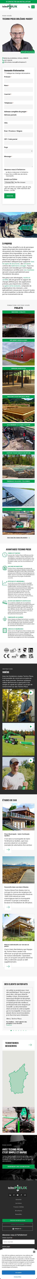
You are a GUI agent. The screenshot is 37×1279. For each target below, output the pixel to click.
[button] (34, 1252)
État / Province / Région (13, 131)
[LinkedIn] (10, 1195)
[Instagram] (25, 1195)
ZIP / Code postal (10, 139)
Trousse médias (18, 1207)
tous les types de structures (18, 262)
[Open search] (29, 7)
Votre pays (6, 1247)
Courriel (7, 94)
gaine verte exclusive (12, 286)
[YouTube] (17, 1195)
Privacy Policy (17, 1277)
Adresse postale (10, 115)
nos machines (28, 270)
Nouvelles (18, 1214)
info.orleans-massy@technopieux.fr (15, 62)
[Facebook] (14, 1195)
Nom (6, 86)
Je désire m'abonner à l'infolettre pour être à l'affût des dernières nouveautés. (17, 174)
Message (8, 156)
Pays (6, 147)
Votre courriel (7, 1238)
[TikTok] (21, 1194)
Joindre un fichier (10, 179)
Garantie (18, 1199)
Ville (6, 123)
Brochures (18, 1210)
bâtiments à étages (18, 266)
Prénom (7, 77)
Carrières (18, 1203)
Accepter (18, 1272)
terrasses (27, 263)
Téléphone (8, 103)
